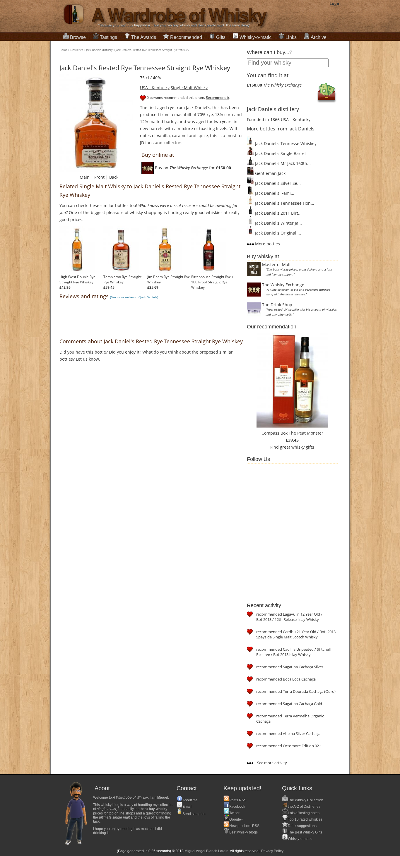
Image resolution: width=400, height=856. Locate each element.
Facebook (237, 807)
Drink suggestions (302, 826)
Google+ (236, 819)
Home (63, 50)
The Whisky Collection (305, 800)
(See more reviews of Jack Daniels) (134, 297)
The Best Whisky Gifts (305, 832)
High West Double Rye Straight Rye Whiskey (77, 279)
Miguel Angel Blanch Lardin (206, 851)
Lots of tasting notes (303, 813)
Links (291, 37)
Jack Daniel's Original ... (277, 233)
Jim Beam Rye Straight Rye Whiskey (168, 279)
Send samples (193, 814)
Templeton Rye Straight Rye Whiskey (122, 279)
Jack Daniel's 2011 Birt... (278, 213)
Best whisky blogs (243, 832)
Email (187, 807)
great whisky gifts (297, 447)
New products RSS (244, 826)
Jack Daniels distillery (99, 50)
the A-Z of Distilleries (304, 807)
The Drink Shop (277, 304)
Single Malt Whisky (189, 87)
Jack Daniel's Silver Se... (277, 183)
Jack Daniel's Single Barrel (280, 153)
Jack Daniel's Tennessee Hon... (284, 203)
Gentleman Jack (270, 173)
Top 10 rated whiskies (305, 819)
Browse (78, 37)
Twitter (234, 813)
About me (190, 800)
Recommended (186, 37)
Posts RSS (237, 800)
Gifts (220, 37)
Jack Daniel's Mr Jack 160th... (282, 163)
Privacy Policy (272, 851)
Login (335, 3)
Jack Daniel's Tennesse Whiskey (285, 143)
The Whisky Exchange (283, 284)
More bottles (267, 244)
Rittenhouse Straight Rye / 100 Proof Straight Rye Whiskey (212, 282)
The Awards (143, 37)
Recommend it (217, 97)
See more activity (271, 762)
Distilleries (76, 50)
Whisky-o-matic (255, 37)
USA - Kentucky (155, 87)
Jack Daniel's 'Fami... (274, 193)
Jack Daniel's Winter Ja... (278, 223)
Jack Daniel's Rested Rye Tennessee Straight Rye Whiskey (152, 50)
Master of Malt (276, 264)
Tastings (108, 37)
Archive (319, 37)
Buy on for (192, 167)
